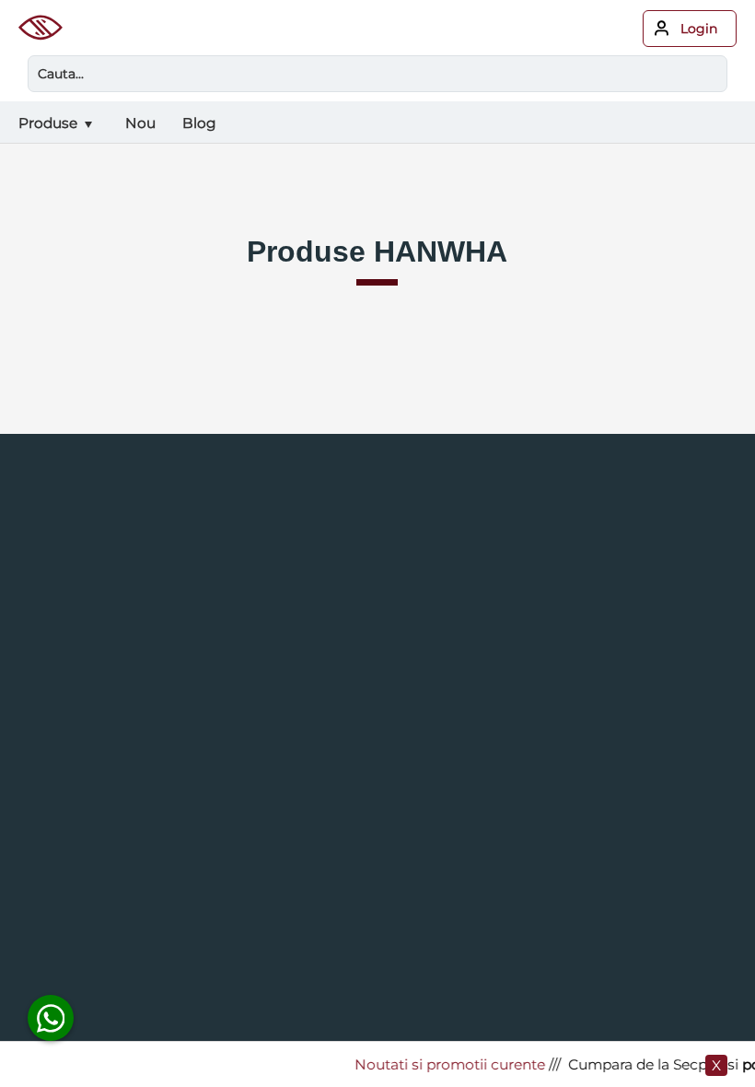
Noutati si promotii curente (445, 1064)
